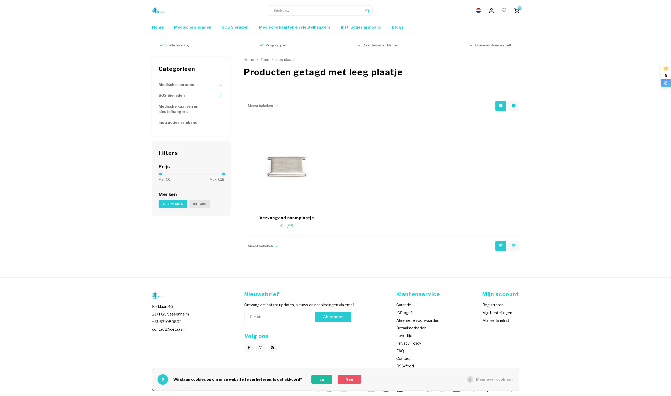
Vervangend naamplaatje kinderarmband (286, 218)
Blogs (398, 27)
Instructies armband (361, 27)
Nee (349, 379)
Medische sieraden (192, 27)
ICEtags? (404, 313)
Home (158, 27)
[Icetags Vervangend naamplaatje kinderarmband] (287, 166)
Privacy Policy (408, 343)
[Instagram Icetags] (260, 347)
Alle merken (173, 204)
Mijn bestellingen (497, 313)
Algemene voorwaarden (417, 320)
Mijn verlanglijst (495, 320)
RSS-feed (405, 366)
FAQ (400, 351)
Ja (322, 379)
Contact (403, 358)
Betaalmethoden (411, 328)
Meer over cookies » (494, 379)
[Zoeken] (367, 10)
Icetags (199, 204)
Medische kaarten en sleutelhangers (295, 27)
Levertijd (404, 335)
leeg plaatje (285, 59)
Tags (265, 59)
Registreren (493, 305)
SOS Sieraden (235, 27)
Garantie (403, 305)
